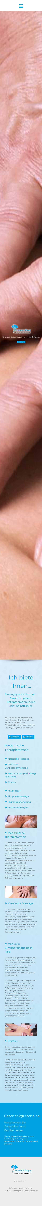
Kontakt (15, 737)
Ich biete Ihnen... (21, 342)
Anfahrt (29, 737)
